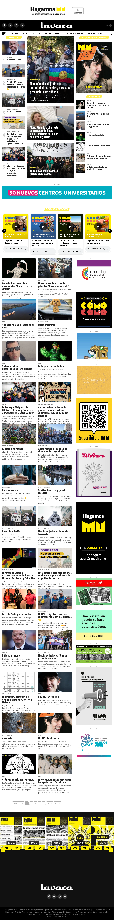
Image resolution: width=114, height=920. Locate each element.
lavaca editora (36, 33)
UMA (58, 39)
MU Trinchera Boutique (75, 33)
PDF (16, 848)
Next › (50, 803)
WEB (6, 848)
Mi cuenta (66, 39)
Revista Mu (14, 33)
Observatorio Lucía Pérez (94, 33)
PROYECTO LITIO (49, 39)
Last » (57, 803)
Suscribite (24, 33)
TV (62, 33)
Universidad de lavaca (51, 33)
